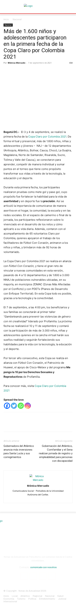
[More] (39, 70)
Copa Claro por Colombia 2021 (47, 136)
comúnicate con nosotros (43, 567)
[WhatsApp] (31, 70)
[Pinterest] (23, 70)
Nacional (17, 19)
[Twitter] (15, 70)
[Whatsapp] (21, 406)
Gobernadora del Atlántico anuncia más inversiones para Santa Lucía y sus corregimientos (19, 451)
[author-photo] (38, 479)
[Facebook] (7, 70)
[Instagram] (28, 406)
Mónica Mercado (16, 62)
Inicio (6, 19)
